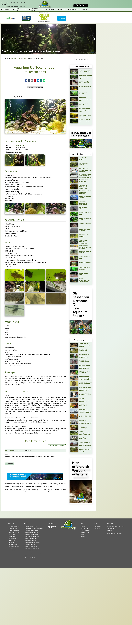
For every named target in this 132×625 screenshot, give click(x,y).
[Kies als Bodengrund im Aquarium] (74, 254)
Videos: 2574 (12, 536)
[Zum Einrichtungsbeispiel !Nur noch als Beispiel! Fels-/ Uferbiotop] (74, 73)
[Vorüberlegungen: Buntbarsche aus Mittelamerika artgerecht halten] (74, 407)
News (82, 534)
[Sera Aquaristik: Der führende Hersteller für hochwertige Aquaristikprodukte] (74, 249)
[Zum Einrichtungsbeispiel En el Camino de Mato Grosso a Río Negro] (74, 117)
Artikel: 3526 (12, 540)
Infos (61, 10)
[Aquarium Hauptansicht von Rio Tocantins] (35, 133)
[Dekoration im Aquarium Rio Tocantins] (56, 214)
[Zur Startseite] (68, 529)
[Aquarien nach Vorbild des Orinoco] (74, 232)
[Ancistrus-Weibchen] (35, 280)
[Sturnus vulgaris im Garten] (74, 210)
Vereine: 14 (11, 548)
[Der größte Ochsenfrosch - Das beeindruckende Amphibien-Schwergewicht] (74, 402)
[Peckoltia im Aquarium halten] (74, 260)
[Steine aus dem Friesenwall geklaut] (35, 214)
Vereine (84, 10)
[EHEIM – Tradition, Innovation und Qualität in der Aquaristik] (74, 172)
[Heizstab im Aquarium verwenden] (74, 271)
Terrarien (51, 10)
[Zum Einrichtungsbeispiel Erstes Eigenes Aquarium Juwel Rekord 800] (74, 79)
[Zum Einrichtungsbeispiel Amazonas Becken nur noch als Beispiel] (74, 112)
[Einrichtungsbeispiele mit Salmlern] (74, 161)
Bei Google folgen (82, 59)
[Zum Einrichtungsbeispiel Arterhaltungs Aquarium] (74, 84)
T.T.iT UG (120, 533)
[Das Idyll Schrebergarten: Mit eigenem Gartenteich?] (74, 435)
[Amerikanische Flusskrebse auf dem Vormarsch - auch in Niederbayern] (74, 363)
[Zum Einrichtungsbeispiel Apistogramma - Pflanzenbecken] (74, 101)
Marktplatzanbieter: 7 (14, 546)
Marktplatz (73, 10)
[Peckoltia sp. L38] (14, 316)
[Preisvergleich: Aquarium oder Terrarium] (74, 440)
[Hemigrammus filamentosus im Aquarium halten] (74, 205)
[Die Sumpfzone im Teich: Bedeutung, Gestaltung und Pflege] (74, 451)
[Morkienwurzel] (14, 214)
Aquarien (6, 10)
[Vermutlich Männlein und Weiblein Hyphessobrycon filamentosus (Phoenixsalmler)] (35, 292)
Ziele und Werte (84, 528)
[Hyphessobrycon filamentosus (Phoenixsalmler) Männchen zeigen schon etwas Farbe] (14, 292)
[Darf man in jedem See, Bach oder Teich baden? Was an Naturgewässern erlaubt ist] (74, 446)
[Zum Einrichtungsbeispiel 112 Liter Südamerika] (74, 123)
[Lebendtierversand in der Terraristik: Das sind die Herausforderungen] (74, 396)
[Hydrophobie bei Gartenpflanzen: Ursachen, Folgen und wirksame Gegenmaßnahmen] (74, 429)
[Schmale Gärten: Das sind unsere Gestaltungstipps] (74, 358)
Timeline (83, 536)
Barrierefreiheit (110, 528)
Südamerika (24, 58)
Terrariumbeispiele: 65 (14, 530)
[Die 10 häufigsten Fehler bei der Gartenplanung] (74, 418)
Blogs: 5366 (11, 542)
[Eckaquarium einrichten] (74, 265)
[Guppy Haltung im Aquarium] (74, 166)
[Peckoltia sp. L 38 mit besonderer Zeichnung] (35, 304)
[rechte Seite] (14, 165)
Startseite (13, 58)
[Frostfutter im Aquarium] (74, 227)
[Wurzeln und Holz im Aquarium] (74, 238)
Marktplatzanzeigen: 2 (14, 544)
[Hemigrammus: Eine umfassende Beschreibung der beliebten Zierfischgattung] (74, 243)
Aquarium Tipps (18, 9)
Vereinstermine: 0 (13, 550)
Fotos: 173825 (12, 534)
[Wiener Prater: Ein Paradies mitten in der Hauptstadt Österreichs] (74, 413)
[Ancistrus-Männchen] (56, 280)
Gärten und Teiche (34, 9)
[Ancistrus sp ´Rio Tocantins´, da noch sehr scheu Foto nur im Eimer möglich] (14, 280)
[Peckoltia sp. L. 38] (56, 304)
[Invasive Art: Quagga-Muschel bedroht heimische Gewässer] (74, 369)
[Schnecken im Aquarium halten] (74, 216)
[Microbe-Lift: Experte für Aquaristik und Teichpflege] (74, 194)
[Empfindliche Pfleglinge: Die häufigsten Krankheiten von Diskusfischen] (74, 374)
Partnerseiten (98, 526)
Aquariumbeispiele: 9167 (14, 526)
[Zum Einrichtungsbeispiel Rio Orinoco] (74, 90)
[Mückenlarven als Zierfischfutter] (74, 183)
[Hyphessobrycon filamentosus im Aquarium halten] (74, 188)
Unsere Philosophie (85, 530)
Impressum (109, 530)
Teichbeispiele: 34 (13, 528)
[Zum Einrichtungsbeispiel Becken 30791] (74, 106)
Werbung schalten (85, 532)
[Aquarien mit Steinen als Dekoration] (74, 199)
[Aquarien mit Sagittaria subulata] (74, 221)
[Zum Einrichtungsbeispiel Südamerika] (74, 95)
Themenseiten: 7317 (30, 557)
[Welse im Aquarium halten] (74, 276)
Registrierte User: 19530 (14, 532)
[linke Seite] (35, 165)
